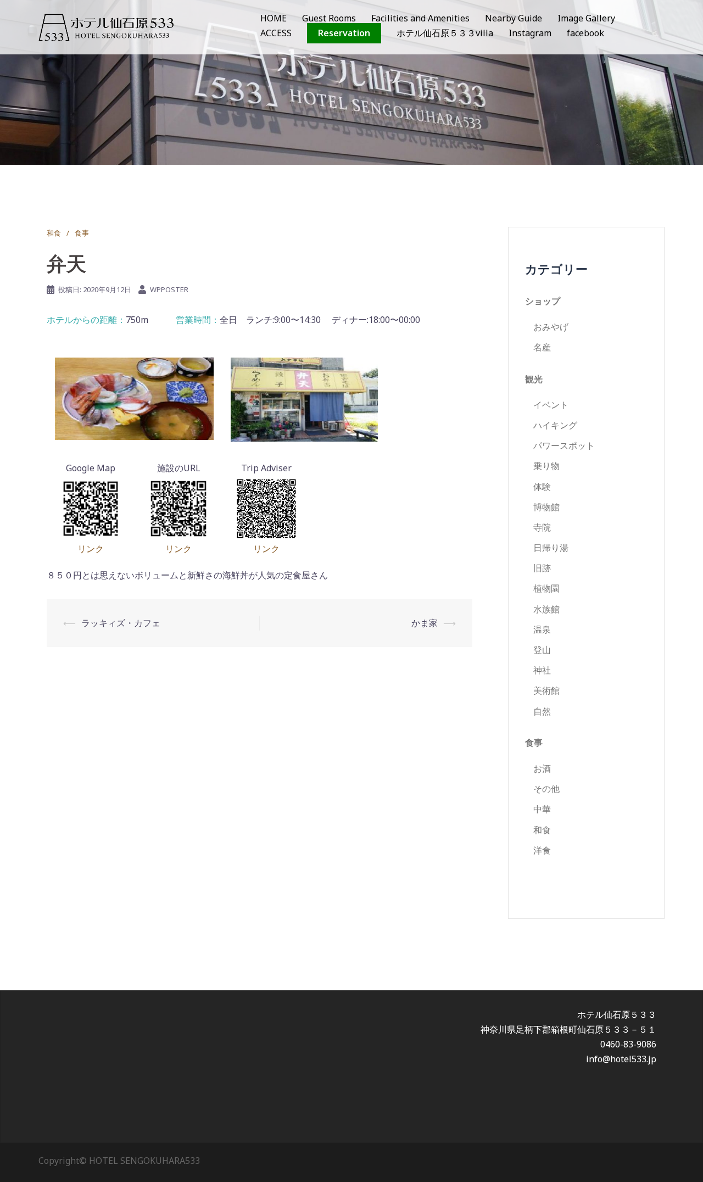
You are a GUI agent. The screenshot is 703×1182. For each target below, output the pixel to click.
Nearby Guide (513, 18)
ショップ (542, 301)
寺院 (542, 527)
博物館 (546, 507)
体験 (542, 487)
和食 (54, 233)
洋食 (542, 850)
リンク (90, 549)
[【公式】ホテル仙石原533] (106, 26)
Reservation (344, 33)
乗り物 (546, 466)
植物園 (546, 588)
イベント (550, 405)
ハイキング (555, 425)
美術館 (546, 690)
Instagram (530, 33)
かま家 (424, 623)
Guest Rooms (329, 18)
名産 (542, 347)
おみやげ (550, 327)
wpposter (169, 289)
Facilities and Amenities (420, 18)
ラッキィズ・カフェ (120, 623)
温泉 (542, 629)
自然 (542, 711)
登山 (542, 650)
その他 (546, 789)
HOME (273, 18)
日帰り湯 (550, 548)
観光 (534, 379)
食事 (82, 233)
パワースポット (564, 445)
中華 (542, 809)
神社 (542, 670)
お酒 (542, 768)
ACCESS (276, 33)
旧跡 (542, 568)
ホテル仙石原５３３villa (445, 33)
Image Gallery (586, 18)
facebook (585, 33)
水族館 (546, 609)
